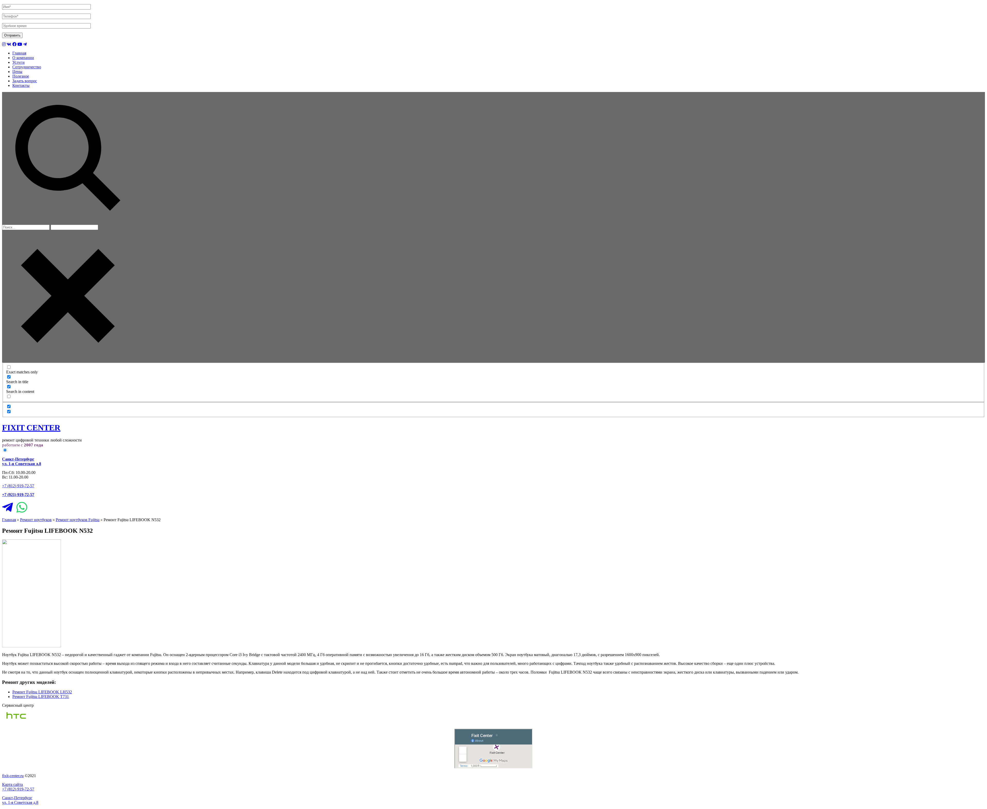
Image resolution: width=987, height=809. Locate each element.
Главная (19, 53)
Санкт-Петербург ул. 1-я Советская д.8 (20, 800)
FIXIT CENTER (31, 427)
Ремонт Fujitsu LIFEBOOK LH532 (42, 692)
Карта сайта (12, 784)
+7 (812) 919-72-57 (18, 486)
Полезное (20, 76)
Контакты (21, 85)
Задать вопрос (24, 81)
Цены (17, 71)
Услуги (18, 62)
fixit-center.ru (13, 776)
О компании (23, 58)
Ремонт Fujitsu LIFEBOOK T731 (40, 696)
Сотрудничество (26, 67)
